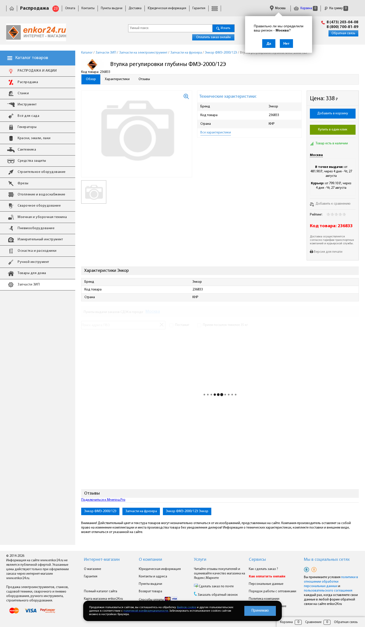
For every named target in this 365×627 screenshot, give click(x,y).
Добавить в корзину (332, 113)
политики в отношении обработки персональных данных (331, 581)
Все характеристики (215, 132)
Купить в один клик (332, 129)
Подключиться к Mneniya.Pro (103, 500)
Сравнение (313, 622)
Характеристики (117, 79)
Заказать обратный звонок (218, 595)
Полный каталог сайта (100, 591)
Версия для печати (328, 252)
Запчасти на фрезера (141, 511)
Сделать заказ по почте (216, 586)
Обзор (91, 79)
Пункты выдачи (111, 8)
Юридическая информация (167, 8)
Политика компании (264, 599)
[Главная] (11, 8)
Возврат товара (150, 591)
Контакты (88, 8)
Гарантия (198, 8)
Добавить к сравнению (333, 204)
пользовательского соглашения (328, 591)
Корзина (308, 8)
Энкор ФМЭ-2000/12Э (100, 511)
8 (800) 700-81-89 (342, 27)
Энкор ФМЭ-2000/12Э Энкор (187, 511)
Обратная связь (343, 33)
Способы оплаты (152, 600)
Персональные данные (266, 584)
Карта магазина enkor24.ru (103, 599)
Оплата (70, 8)
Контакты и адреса (153, 576)
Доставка (135, 8)
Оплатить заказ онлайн (213, 37)
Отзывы (144, 79)
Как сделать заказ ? (263, 569)
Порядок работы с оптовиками (272, 591)
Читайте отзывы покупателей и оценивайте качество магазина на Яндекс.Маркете (219, 573)
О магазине (92, 569)
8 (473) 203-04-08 (342, 22)
